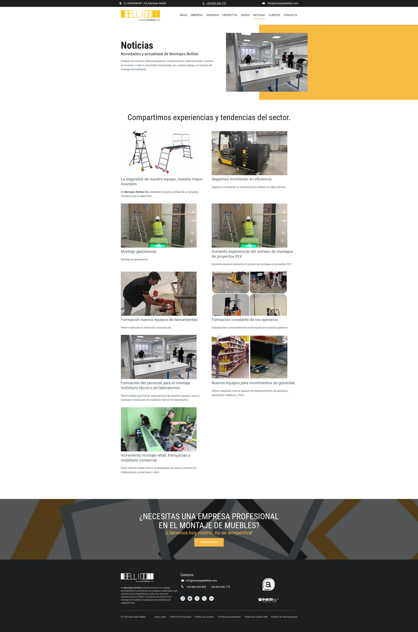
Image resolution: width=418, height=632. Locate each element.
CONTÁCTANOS (209, 542)
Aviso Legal (160, 616)
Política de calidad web (256, 616)
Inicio (183, 15)
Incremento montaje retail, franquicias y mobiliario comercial (155, 458)
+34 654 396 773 (220, 587)
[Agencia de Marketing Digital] (268, 600)
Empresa (196, 15)
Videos (245, 15)
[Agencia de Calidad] (268, 584)
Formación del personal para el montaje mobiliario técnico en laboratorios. (155, 385)
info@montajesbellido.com (282, 3)
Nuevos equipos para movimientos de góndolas (253, 383)
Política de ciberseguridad (284, 616)
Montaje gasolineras (138, 251)
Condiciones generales (229, 616)
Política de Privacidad (180, 616)
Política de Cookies (204, 616)
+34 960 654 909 (196, 587)
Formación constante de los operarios (245, 319)
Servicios (212, 15)
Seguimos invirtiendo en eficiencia (242, 179)
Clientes (274, 15)
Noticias (259, 15)
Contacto (290, 15)
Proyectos (229, 15)
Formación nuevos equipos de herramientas (159, 319)
